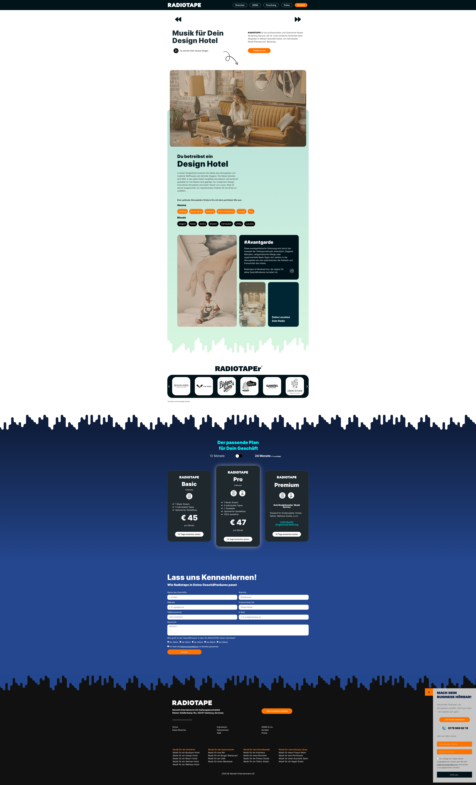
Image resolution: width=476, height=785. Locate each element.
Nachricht (171, 622)
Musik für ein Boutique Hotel (186, 752)
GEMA (255, 5)
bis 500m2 (223, 642)
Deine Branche (179, 730)
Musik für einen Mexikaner (220, 761)
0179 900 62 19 (457, 728)
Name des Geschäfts (177, 592)
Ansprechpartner (246, 602)
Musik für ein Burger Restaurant (223, 755)
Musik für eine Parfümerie (291, 755)
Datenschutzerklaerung (447, 764)
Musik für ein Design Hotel (185, 755)
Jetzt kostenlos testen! (277, 711)
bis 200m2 (186, 642)
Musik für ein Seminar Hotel (186, 761)
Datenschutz (223, 730)
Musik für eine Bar (216, 752)
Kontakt (301, 5)
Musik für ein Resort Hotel (185, 758)
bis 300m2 (198, 642)
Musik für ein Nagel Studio (291, 761)
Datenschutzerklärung (189, 647)
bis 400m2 (211, 642)
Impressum (222, 727)
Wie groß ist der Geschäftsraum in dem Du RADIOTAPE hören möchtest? (201, 638)
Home (175, 727)
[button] (168, 386)
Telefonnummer (174, 612)
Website (171, 602)
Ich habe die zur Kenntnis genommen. (194, 647)
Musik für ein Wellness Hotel (186, 764)
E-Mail (242, 612)
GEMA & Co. (267, 727)
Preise (287, 5)
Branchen (240, 5)
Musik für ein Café (216, 758)
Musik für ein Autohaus (254, 752)
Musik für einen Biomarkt (255, 755)
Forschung (271, 5)
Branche (242, 592)
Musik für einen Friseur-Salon (292, 752)
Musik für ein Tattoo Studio (256, 761)
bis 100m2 (174, 642)
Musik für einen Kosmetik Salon (293, 758)
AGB (219, 733)
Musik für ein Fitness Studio (256, 758)
